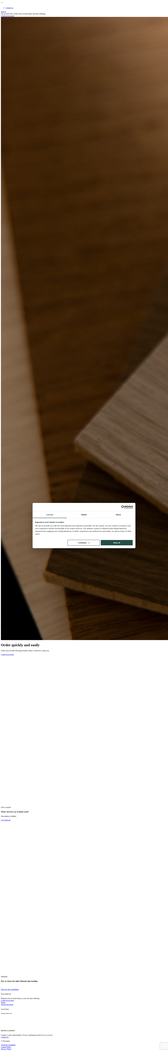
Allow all (116, 543)
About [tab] (118, 515)
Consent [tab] (49, 515)
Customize (82, 543)
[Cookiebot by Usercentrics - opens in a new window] (123, 507)
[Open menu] (2, 2)
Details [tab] (84, 515)
